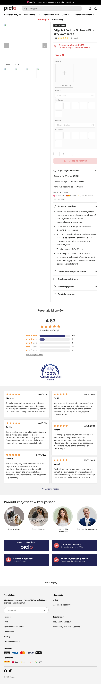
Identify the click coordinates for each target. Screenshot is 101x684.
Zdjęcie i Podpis (38, 529)
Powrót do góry (50, 583)
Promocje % (43, 19)
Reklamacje (9, 631)
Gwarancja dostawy (61, 605)
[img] (13, 394)
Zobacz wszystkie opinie (34, 355)
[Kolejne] (44, 45)
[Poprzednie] (6, 45)
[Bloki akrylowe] (14, 516)
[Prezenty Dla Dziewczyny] (63, 516)
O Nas (55, 600)
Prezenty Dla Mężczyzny (87, 529)
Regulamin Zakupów (61, 621)
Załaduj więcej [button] (52, 489)
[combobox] (52, 8)
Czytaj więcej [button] (60, 448)
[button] (95, 8)
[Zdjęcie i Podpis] (38, 516)
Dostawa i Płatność (12, 641)
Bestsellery (57, 19)
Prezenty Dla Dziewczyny (63, 530)
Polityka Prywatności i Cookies (66, 626)
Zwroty (7, 636)
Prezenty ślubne (51, 14)
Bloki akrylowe (14, 529)
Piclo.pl (12, 677)
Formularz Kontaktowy (14, 626)
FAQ (6, 621)
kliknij (72, 2)
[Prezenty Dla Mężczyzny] (87, 516)
